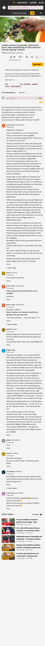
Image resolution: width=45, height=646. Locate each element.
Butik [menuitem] (41, 2)
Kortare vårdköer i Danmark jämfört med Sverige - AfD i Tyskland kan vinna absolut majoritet (27, 520)
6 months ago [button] (20, 550)
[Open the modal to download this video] (36, 57)
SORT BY (21, 93)
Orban (7, 86)
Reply (8, 264)
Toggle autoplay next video (41, 515)
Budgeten (35, 84)
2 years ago (10, 127)
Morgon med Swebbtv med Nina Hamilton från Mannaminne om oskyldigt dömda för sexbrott (28, 546)
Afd (21, 84)
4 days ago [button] (20, 524)
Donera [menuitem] (33, 2)
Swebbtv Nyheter (15, 86)
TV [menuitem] (14, 2)
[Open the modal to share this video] (31, 57)
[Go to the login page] (32, 13)
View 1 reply (12, 268)
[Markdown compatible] (40, 98)
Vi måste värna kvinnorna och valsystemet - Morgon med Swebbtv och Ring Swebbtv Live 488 (28, 554)
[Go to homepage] (4, 7)
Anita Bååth (27, 84)
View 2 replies (12, 324)
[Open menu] (41, 13)
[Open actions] (41, 57)
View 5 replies (12, 488)
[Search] (11, 8)
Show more (8, 80)
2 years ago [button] (12, 53)
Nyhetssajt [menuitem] (22, 2)
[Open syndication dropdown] (15, 92)
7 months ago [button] (20, 558)
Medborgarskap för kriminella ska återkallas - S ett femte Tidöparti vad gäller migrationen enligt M (29, 537)
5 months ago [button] (20, 533)
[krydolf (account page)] (3, 330)
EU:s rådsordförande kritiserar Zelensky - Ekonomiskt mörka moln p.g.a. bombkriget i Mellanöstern (28, 529)
